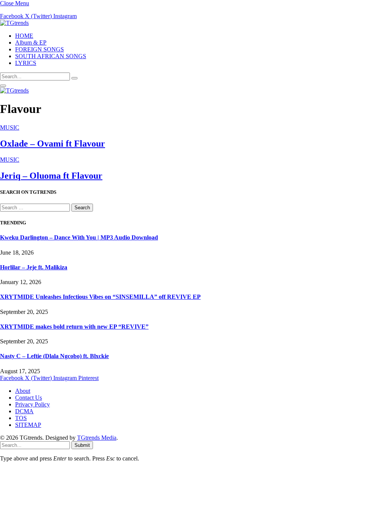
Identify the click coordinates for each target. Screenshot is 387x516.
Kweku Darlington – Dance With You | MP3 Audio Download (79, 237)
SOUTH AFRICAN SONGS (50, 56)
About (22, 391)
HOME (24, 35)
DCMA (24, 411)
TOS (21, 418)
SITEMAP (28, 425)
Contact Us (28, 397)
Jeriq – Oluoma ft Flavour (51, 176)
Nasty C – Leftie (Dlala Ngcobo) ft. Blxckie (54, 356)
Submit (82, 445)
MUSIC (9, 127)
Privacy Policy (32, 404)
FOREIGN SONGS (39, 49)
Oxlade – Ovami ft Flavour (52, 143)
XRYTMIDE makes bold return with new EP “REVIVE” (74, 326)
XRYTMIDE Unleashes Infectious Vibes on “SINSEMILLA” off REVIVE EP (100, 297)
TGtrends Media (96, 437)
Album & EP (30, 42)
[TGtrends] (14, 23)
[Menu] (3, 86)
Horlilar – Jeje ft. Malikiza (33, 267)
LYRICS (25, 63)
